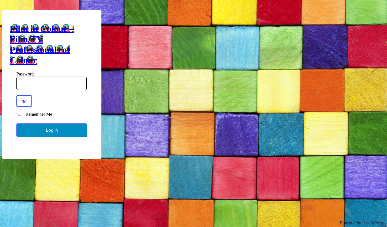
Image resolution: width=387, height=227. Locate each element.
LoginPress (373, 222)
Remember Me (37, 114)
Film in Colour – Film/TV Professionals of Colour (42, 44)
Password (25, 74)
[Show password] (24, 101)
